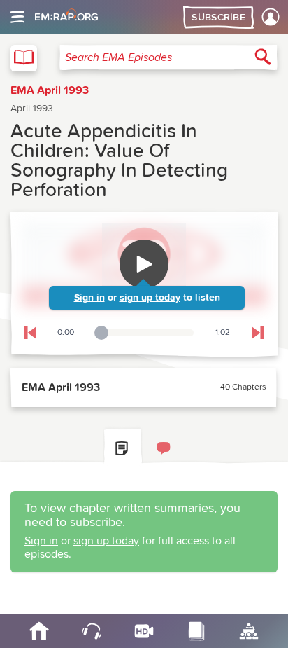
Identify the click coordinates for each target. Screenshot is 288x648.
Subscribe (218, 17)
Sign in (89, 298)
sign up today (150, 298)
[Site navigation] (17, 16)
